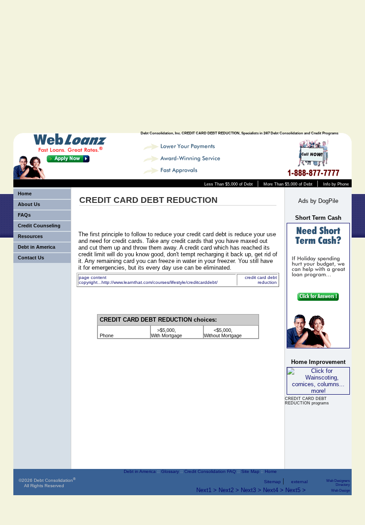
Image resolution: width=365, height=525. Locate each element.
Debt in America (36, 247)
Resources (30, 236)
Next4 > (273, 490)
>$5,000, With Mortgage (166, 332)
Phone (107, 335)
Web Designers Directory (338, 483)
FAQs (24, 215)
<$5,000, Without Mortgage (223, 332)
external (299, 481)
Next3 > (251, 490)
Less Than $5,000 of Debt (228, 184)
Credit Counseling (39, 225)
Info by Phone (336, 184)
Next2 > (229, 490)
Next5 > (295, 490)
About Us (29, 204)
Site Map (250, 471)
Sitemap (272, 481)
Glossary (170, 471)
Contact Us (31, 257)
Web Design (340, 491)
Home (25, 193)
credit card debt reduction (261, 280)
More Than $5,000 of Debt (288, 184)
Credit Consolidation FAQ (210, 471)
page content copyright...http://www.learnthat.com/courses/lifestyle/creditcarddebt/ (148, 280)
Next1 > (206, 490)
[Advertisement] (281, 66)
